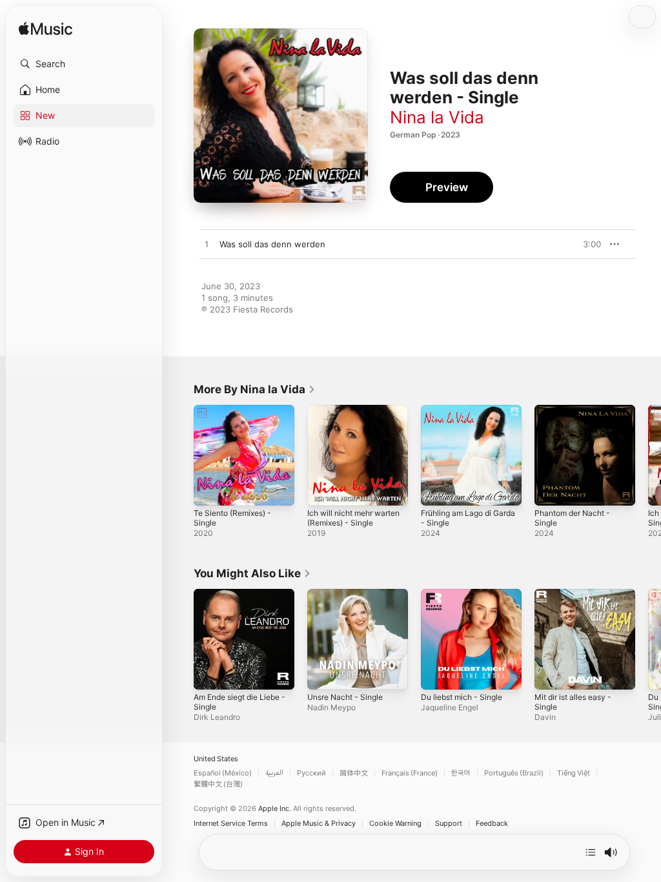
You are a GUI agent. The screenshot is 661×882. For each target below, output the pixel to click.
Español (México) (223, 773)
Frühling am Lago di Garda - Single (468, 518)
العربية (274, 773)
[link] (255, 389)
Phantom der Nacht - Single (572, 518)
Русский (311, 773)
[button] (84, 64)
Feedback (492, 823)
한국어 (461, 773)
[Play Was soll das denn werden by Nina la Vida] (206, 245)
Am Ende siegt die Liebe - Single (239, 702)
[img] (45, 29)
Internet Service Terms (231, 823)
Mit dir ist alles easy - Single (572, 702)
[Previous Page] (181, 455)
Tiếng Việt (573, 773)
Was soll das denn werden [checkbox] (272, 244)
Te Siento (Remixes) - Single (232, 518)
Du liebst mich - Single (461, 697)
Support (448, 823)
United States (216, 759)
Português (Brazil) (514, 773)
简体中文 (354, 773)
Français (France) (409, 773)
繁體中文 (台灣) (218, 784)
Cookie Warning (395, 823)
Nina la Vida (437, 117)
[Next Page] (648, 455)
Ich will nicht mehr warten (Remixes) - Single (353, 518)
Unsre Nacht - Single (345, 697)
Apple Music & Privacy (318, 823)
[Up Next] (590, 852)
